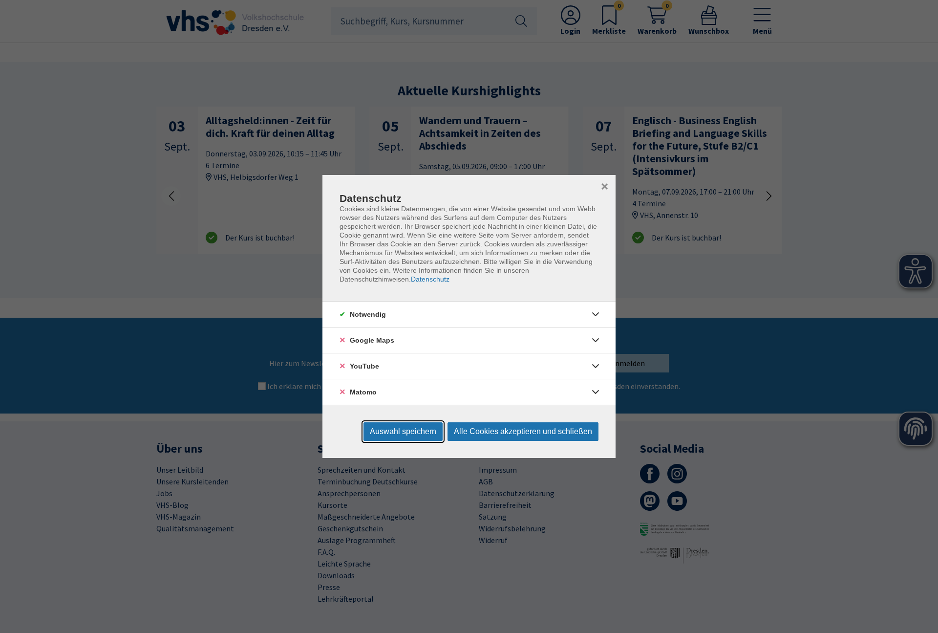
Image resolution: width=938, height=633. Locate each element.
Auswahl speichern (403, 431)
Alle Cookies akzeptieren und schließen (523, 431)
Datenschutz (430, 279)
